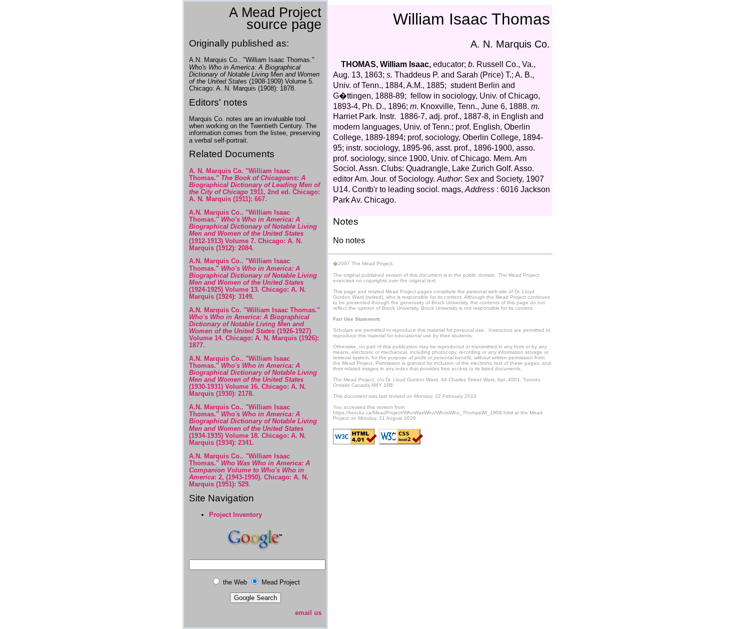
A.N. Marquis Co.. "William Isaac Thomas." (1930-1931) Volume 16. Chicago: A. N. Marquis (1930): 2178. (253, 376)
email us (308, 612)
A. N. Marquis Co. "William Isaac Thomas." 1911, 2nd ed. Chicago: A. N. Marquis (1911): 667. (254, 185)
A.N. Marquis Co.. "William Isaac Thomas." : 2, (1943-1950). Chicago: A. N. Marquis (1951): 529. (249, 470)
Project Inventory (235, 514)
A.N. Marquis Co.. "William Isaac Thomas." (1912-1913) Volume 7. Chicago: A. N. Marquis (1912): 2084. (253, 230)
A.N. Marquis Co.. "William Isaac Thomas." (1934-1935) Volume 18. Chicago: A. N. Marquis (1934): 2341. (253, 424)
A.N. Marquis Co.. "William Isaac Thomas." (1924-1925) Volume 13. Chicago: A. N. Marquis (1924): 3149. (253, 278)
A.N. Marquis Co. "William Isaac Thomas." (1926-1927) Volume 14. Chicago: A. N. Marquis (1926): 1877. (254, 327)
